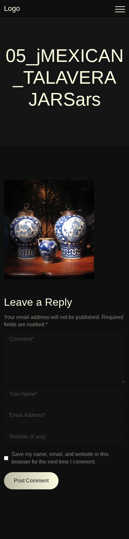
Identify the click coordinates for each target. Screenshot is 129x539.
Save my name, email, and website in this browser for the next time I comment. (60, 457)
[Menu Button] (120, 10)
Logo (12, 8)
